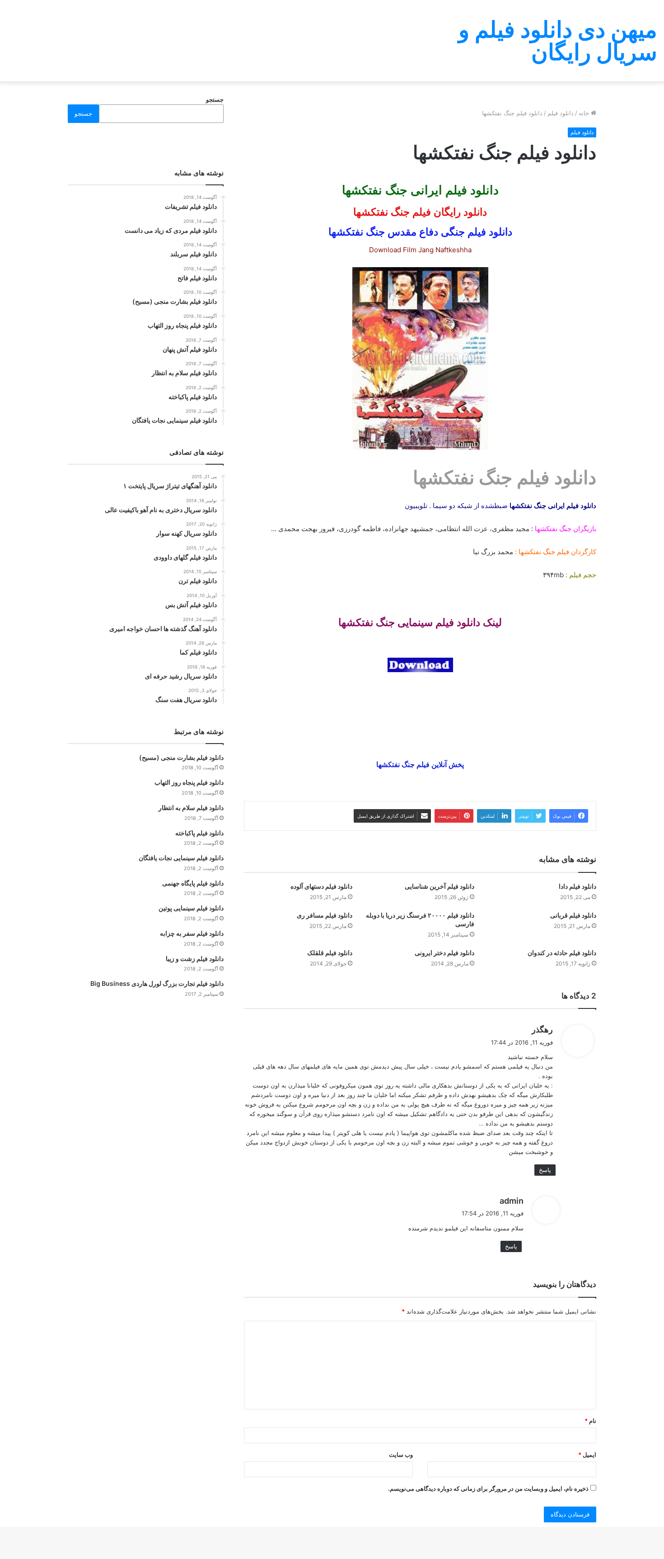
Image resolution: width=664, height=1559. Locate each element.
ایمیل (587, 1454)
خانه (585, 113)
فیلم (563, 551)
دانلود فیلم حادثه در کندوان (562, 952)
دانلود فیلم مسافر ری (324, 915)
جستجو (215, 99)
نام (590, 1420)
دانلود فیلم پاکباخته (199, 833)
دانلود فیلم (560, 113)
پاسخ (545, 1169)
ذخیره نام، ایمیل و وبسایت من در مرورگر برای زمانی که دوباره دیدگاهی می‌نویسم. (488, 1488)
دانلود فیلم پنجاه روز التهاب (189, 782)
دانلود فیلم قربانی (573, 915)
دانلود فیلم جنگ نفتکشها (504, 477)
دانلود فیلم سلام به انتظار (191, 807)
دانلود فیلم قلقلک (329, 952)
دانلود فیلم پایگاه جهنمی (193, 883)
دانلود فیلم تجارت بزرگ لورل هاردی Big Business (157, 983)
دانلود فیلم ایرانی (455, 190)
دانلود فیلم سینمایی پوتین (191, 908)
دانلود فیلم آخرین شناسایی (439, 886)
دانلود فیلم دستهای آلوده (321, 886)
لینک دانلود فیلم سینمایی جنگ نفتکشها (420, 622)
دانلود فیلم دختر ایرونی (444, 952)
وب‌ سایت (401, 1454)
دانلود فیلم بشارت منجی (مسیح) (181, 757)
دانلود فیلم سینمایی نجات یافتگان (181, 858)
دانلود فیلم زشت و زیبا (195, 958)
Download (385, 249)
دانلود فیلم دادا (577, 886)
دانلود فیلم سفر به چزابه (192, 933)
